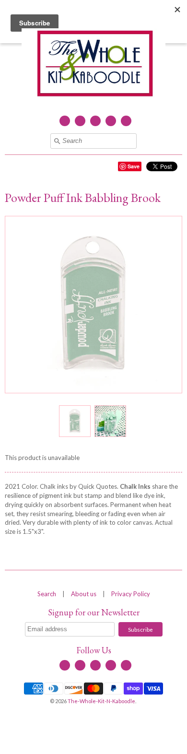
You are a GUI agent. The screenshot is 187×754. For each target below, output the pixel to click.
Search (46, 594)
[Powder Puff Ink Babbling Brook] (74, 421)
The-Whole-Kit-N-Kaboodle (101, 701)
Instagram (110, 121)
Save (134, 166)
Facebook (64, 121)
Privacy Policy (130, 594)
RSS (80, 121)
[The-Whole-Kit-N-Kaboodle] (93, 64)
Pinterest (126, 121)
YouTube (95, 121)
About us (83, 594)
